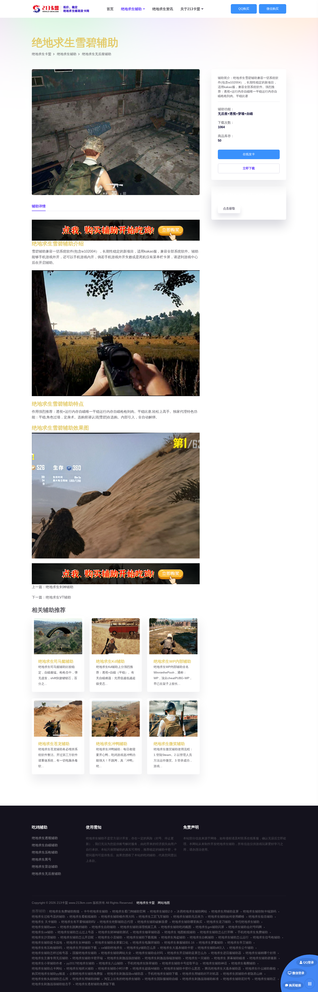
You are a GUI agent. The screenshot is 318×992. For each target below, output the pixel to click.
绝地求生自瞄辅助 (45, 845)
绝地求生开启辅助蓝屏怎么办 (187, 953)
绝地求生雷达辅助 (45, 866)
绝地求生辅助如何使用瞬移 (226, 916)
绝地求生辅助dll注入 (211, 947)
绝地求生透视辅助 (45, 838)
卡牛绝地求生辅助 (96, 911)
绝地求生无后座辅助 (96, 54)
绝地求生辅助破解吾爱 (152, 921)
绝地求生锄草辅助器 (146, 932)
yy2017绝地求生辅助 (80, 963)
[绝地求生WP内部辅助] (173, 636)
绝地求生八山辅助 (111, 963)
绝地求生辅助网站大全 (116, 953)
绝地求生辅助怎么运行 (233, 937)
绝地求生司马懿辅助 (55, 661)
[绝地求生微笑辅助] (173, 718)
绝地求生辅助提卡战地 (47, 942)
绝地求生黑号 (41, 859)
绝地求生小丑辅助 (110, 937)
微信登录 (297, 972)
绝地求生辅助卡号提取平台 (180, 963)
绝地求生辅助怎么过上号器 (76, 932)
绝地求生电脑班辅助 (146, 942)
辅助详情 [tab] (39, 206)
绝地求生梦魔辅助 (211, 942)
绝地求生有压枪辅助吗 (47, 947)
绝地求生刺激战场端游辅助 (163, 958)
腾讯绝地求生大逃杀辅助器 (223, 968)
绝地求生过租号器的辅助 (48, 916)
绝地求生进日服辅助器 (226, 953)
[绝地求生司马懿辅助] (58, 636)
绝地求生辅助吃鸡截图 (176, 927)
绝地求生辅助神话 (215, 963)
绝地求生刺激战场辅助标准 (200, 979)
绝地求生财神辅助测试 (113, 932)
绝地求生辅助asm (44, 927)
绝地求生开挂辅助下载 (81, 947)
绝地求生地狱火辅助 (80, 968)
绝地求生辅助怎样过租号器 (50, 953)
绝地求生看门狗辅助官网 (129, 911)
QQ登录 (308, 962)
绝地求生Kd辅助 (110, 661)
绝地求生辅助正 (265, 979)
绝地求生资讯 (162, 9)
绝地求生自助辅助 (104, 927)
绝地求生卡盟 (41, 54)
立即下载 (249, 168)
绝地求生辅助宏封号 (236, 979)
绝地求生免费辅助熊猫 (64, 911)
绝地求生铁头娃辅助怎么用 (50, 979)
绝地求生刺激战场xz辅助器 (125, 973)
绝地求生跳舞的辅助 (73, 927)
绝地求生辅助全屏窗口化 (111, 942)
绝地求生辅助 (61, 9)
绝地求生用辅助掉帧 (86, 979)
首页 (110, 9)
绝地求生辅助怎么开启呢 (77, 937)
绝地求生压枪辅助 (45, 852)
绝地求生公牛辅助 (241, 947)
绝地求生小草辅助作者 (47, 963)
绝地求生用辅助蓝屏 (225, 911)
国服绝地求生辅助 (84, 953)
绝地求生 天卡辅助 (44, 921)
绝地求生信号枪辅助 (266, 937)
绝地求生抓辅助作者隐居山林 (242, 973)
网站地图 (164, 902)
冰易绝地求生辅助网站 (192, 911)
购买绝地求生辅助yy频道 (48, 973)
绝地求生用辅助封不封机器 (200, 973)
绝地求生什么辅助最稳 (260, 968)
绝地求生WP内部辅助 (172, 661)
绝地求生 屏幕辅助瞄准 (229, 958)
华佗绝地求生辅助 (247, 921)
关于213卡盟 (190, 9)
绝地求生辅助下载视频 (142, 937)
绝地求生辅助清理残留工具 (138, 927)
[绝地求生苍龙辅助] (58, 718)
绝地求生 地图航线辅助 (180, 932)
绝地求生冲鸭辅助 (111, 744)
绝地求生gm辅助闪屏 (210, 927)
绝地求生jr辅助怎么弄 (141, 947)
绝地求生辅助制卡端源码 (259, 911)
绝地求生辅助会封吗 (149, 953)
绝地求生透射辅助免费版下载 (95, 984)
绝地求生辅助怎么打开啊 (216, 932)
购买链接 (294, 985)
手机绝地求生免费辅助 (253, 932)
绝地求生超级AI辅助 (146, 968)
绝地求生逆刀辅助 (219, 921)
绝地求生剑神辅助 (59, 587)
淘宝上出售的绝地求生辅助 (122, 979)
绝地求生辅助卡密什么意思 (182, 968)
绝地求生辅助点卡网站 (47, 968)
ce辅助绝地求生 (111, 947)
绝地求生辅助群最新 (263, 958)
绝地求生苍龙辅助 (53, 744)
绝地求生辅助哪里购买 (187, 921)
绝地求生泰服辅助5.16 (179, 942)
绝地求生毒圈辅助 (243, 963)
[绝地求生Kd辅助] (116, 636)
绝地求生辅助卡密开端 (87, 958)
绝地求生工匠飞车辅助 (154, 916)
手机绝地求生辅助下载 (163, 973)
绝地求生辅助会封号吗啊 (245, 927)
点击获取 (229, 208)
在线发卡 (249, 154)
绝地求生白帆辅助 (202, 937)
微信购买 (273, 8)
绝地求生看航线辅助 (83, 916)
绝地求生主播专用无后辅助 (50, 958)
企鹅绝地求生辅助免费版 (86, 973)
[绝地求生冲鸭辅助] (116, 718)
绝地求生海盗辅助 (173, 937)
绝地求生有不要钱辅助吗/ (78, 921)
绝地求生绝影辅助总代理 (116, 921)
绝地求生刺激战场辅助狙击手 (51, 984)
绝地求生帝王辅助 (239, 942)
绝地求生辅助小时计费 (113, 968)
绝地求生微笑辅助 (169, 744)
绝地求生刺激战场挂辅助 (123, 958)
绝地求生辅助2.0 (161, 911)
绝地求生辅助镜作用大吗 (117, 916)
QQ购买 (243, 8)
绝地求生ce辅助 (42, 932)
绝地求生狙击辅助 (261, 916)
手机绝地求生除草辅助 (142, 963)
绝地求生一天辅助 (197, 958)
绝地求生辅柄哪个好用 (261, 953)
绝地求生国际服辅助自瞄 (161, 979)
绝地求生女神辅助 (78, 942)
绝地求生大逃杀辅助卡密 (176, 947)
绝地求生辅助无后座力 (188, 916)
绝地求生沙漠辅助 (44, 937)
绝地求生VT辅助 (58, 597)
